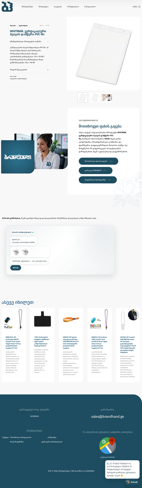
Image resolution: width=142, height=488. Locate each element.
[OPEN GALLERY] (103, 53)
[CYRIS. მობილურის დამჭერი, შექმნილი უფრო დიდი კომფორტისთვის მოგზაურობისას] (42, 320)
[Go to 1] (83, 97)
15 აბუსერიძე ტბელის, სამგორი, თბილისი (107, 432)
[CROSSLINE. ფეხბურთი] (15, 251)
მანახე (16, 268)
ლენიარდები (23, 25)
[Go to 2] (95, 97)
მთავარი (13, 25)
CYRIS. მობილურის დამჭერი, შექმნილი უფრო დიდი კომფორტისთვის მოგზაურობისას (41, 341)
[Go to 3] (107, 97)
